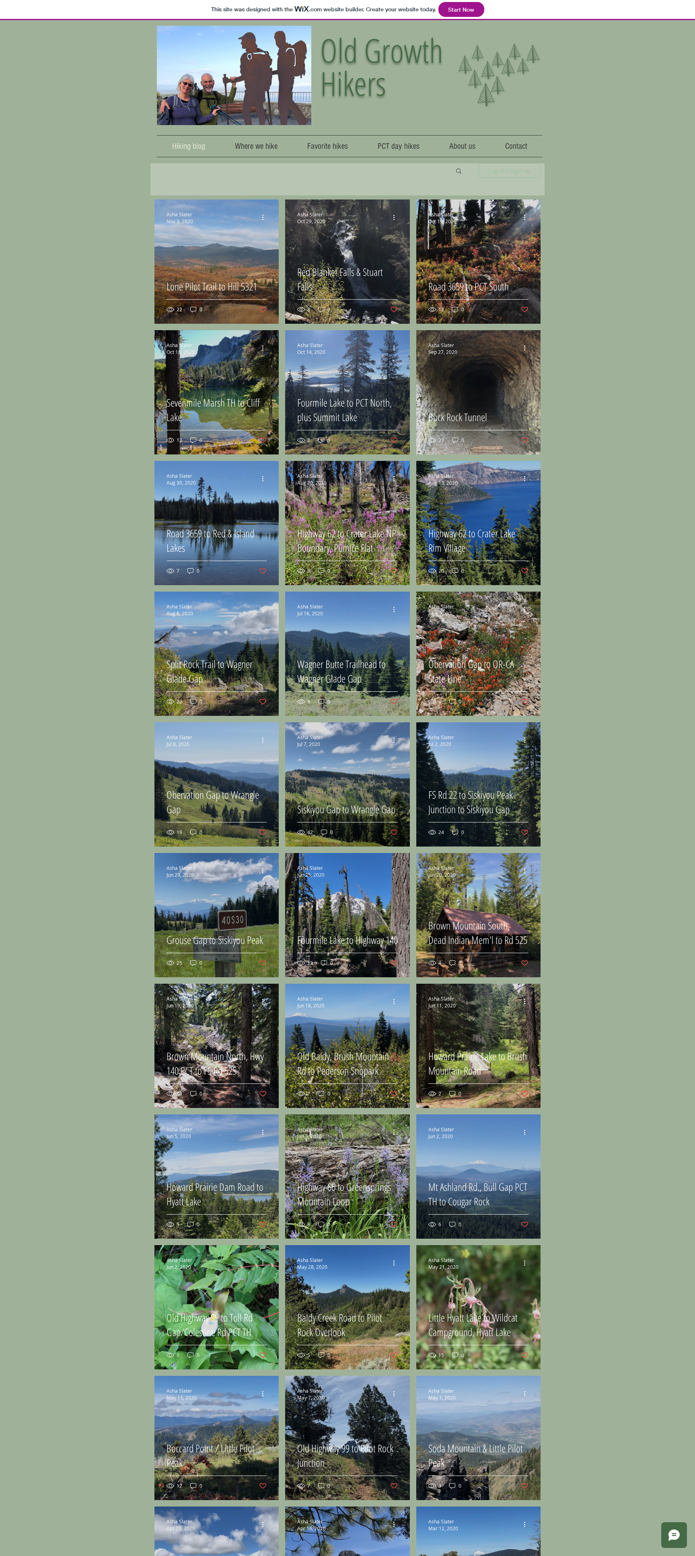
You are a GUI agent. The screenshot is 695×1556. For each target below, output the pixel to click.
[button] (459, 171)
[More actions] (265, 217)
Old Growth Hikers (381, 66)
